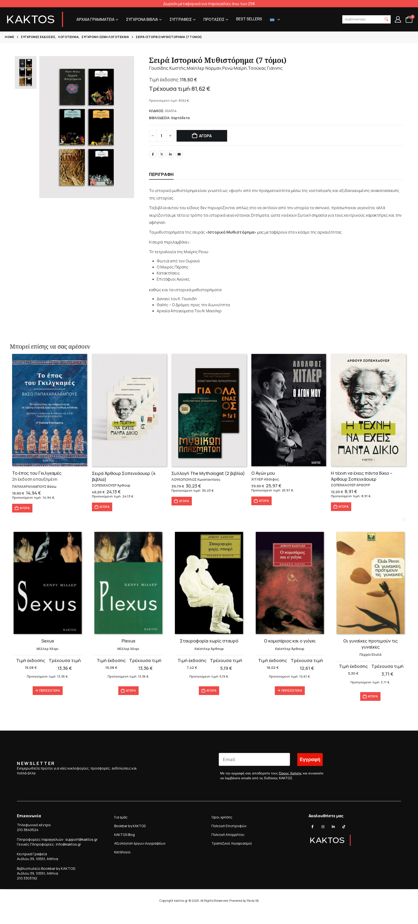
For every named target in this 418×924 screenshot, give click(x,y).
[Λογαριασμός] (398, 19)
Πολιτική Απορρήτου (227, 834)
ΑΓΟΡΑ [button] (25, 508)
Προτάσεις (213, 19)
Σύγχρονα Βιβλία (142, 19)
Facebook (153, 154)
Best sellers (249, 19)
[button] (386, 19)
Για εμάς (120, 817)
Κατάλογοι (122, 852)
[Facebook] (312, 827)
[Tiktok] (344, 827)
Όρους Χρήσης (290, 773)
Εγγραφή (310, 759)
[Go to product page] (49, 410)
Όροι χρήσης (221, 817)
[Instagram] (323, 827)
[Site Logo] (35, 19)
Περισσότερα (49, 690)
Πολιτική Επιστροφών (228, 826)
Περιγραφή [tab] (161, 174)
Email (179, 154)
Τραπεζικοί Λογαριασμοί (231, 843)
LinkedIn (170, 154)
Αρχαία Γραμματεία (95, 19)
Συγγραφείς (181, 19)
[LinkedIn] (333, 827)
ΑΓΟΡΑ (205, 135)
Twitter (161, 154)
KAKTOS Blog (124, 834)
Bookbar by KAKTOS (130, 826)
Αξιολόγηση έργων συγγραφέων (139, 843)
